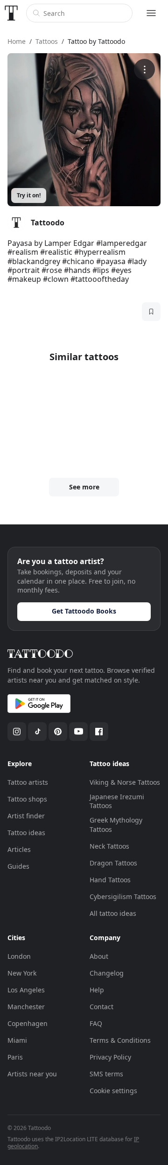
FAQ (96, 1023)
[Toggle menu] (151, 13)
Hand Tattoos (110, 879)
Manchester (26, 1006)
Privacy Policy (110, 1057)
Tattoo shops (27, 799)
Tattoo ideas (26, 832)
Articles (19, 849)
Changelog (107, 973)
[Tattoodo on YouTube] (78, 731)
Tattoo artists (27, 782)
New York (21, 973)
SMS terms (106, 1073)
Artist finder (26, 815)
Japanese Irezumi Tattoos (117, 801)
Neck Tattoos (109, 846)
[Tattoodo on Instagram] (16, 731)
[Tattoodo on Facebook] (99, 731)
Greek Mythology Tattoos (116, 825)
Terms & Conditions (120, 1040)
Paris (15, 1057)
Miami (17, 1040)
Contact (101, 1006)
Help (97, 989)
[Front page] (11, 13)
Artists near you (32, 1073)
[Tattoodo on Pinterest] (58, 731)
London (19, 956)
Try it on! (29, 195)
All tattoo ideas (113, 913)
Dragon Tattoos (113, 862)
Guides (18, 866)
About (99, 956)
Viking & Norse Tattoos (125, 782)
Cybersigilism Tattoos (123, 896)
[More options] (144, 69)
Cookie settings (113, 1090)
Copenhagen (27, 1023)
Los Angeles (26, 989)
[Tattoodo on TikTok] (37, 731)
